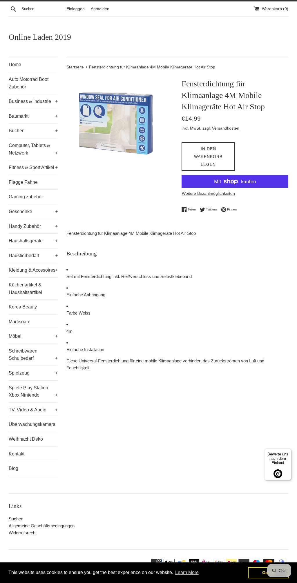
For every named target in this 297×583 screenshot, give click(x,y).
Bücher (33, 130)
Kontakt (16, 453)
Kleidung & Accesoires (33, 270)
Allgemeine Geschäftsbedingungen (42, 525)
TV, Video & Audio (33, 409)
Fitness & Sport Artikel (33, 167)
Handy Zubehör (33, 226)
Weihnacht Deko (26, 439)
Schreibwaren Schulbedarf (33, 354)
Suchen (16, 518)
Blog (13, 468)
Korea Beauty (23, 306)
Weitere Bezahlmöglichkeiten (208, 193)
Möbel (33, 336)
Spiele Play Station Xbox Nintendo (33, 391)
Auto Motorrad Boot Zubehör (28, 83)
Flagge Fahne (23, 182)
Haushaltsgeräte (33, 240)
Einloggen (75, 9)
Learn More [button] (187, 572)
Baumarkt (33, 116)
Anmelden (100, 9)
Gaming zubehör (26, 196)
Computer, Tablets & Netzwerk (33, 149)
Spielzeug (33, 372)
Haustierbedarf (33, 255)
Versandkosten (225, 128)
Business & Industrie (33, 101)
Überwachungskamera (32, 424)
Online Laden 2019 (40, 36)
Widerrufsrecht (23, 532)
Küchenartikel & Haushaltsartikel (25, 288)
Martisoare (19, 321)
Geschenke (33, 211)
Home (15, 64)
